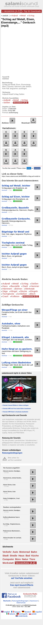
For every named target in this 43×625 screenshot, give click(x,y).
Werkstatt (29, 288)
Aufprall (15, 16)
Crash (5, 296)
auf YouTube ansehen (21, 578)
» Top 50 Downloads (31, 11)
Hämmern (7, 288)
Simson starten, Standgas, (11, 471)
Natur (25, 559)
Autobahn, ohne (11, 323)
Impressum (34, 601)
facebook (37, 168)
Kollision (15, 296)
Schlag (31, 16)
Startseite (7, 601)
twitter (29, 168)
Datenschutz (21, 603)
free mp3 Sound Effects (21, 585)
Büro (18, 559)
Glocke (23, 291)
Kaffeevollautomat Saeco (11, 517)
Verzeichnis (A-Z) (20, 103)
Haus (5, 286)
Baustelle (15, 286)
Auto (15, 552)
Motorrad (24, 552)
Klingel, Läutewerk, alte (15, 337)
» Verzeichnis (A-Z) (11, 11)
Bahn (34, 552)
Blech (33, 294)
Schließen (22, 294)
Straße (13, 555)
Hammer (35, 286)
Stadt (25, 286)
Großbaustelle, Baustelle (15, 207)
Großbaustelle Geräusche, (16, 218)
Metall (23, 16)
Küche (35, 555)
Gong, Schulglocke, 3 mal (11, 498)
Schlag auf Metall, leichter (16, 185)
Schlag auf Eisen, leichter (16, 196)
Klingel (14, 291)
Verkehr (7, 552)
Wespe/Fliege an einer (15, 309)
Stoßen (6, 102)
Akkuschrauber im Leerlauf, (12, 538)
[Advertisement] (21, 51)
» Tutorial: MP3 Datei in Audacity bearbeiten (15, 411)
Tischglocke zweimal (13, 242)
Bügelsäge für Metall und (15, 231)
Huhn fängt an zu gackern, (17, 348)
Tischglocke (8, 294)
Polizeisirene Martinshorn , (11, 531)
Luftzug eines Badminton (16, 362)
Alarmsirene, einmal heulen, (12, 478)
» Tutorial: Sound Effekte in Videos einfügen (15, 405)
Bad (28, 555)
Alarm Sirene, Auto (9, 485)
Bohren (18, 288)
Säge (5, 291)
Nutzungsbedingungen (12, 453)
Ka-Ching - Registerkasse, (11, 524)
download (4, 190)
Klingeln (34, 291)
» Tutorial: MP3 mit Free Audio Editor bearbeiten (16, 408)
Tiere (32, 559)
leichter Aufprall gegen (14, 253)
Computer (8, 559)
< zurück (4, 16)
